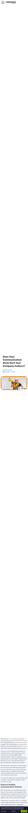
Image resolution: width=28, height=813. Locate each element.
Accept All (24, 811)
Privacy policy (3, 811)
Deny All (13, 811)
